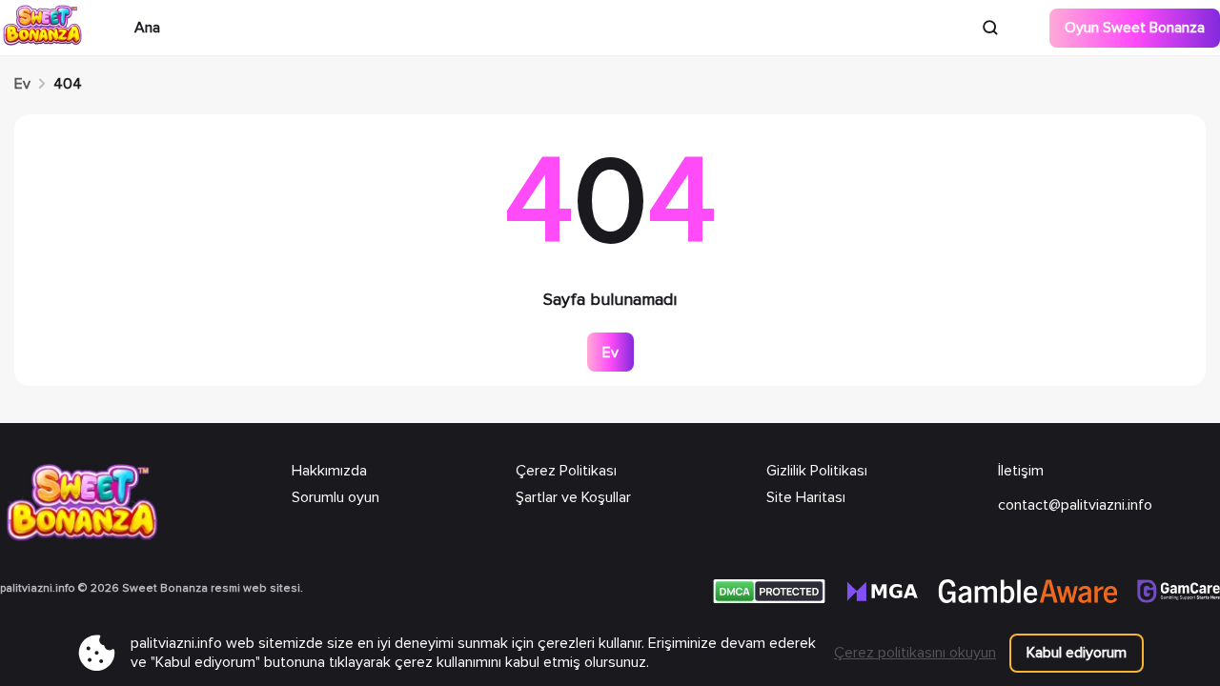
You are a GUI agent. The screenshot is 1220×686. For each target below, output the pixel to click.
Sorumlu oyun (335, 497)
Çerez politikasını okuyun (915, 652)
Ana (147, 27)
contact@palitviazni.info (1075, 504)
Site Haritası (805, 497)
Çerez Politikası (566, 470)
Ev (22, 83)
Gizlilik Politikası (816, 470)
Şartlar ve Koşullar (573, 497)
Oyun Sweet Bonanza (1135, 27)
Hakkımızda (329, 470)
